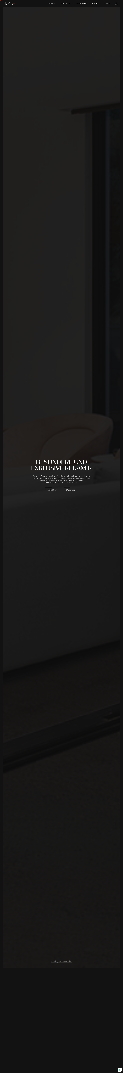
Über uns (70, 490)
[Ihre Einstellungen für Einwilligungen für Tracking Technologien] (120, 1070)
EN (107, 3)
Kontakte (95, 3)
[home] (10, 3)
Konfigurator (65, 3)
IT (104, 3)
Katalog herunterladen (61, 961)
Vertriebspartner (81, 3)
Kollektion (51, 3)
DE (109, 3)
